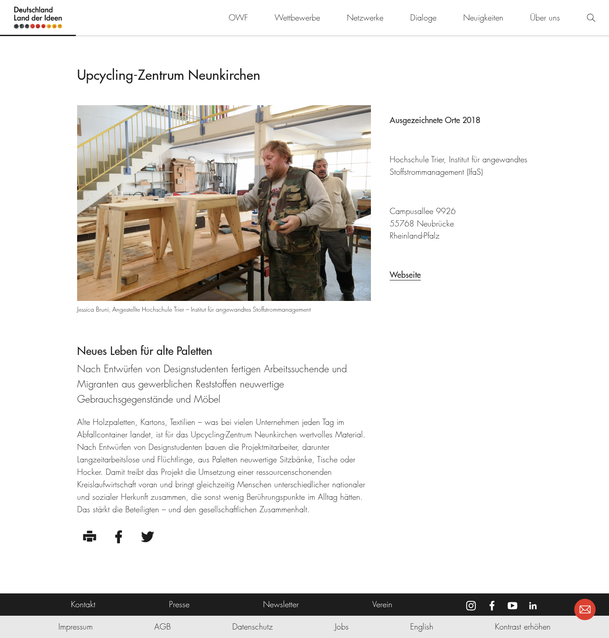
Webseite (405, 275)
